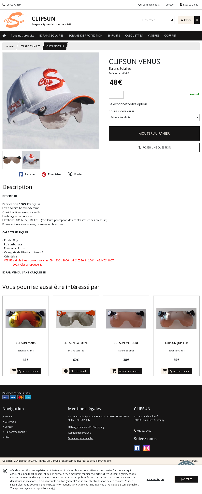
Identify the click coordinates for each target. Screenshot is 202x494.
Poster (78, 174)
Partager (30, 174)
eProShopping (103, 460)
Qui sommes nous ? (15, 432)
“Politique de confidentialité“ (122, 484)
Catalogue (10, 421)
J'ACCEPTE (186, 479)
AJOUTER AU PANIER (154, 133)
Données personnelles (80, 438)
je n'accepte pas (155, 479)
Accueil (10, 46)
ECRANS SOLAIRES (30, 46)
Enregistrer (54, 174)
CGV (6, 437)
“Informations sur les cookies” (72, 484)
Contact (170, 4)
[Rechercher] (172, 20)
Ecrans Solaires (120, 68)
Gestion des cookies (79, 432)
